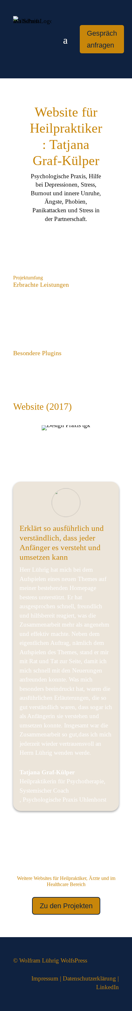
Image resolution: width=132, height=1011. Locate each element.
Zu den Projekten (66, 906)
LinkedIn (107, 987)
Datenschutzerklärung (89, 978)
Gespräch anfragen (102, 39)
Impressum (44, 978)
